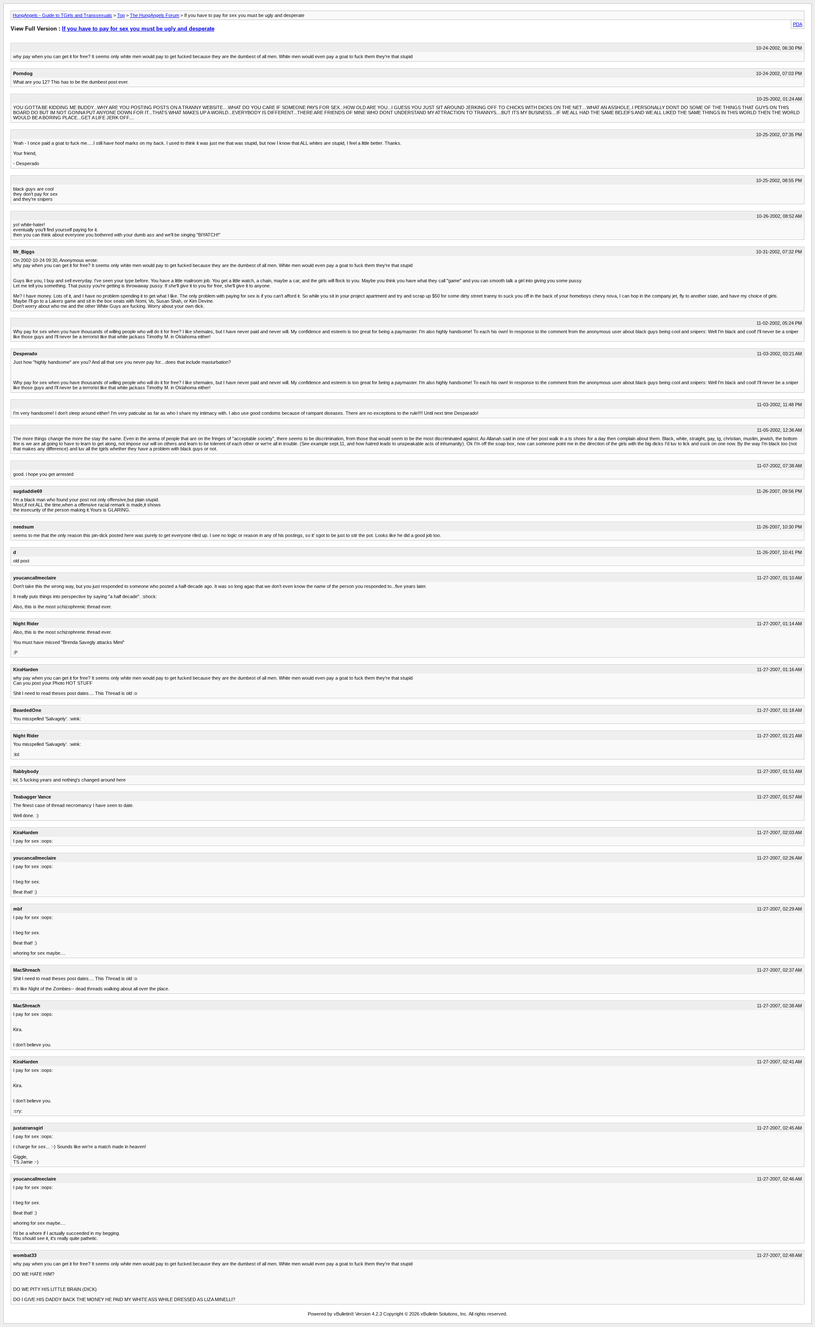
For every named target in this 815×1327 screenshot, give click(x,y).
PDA (797, 24)
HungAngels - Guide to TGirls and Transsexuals (62, 15)
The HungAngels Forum (154, 15)
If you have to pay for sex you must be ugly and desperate (138, 28)
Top (121, 15)
